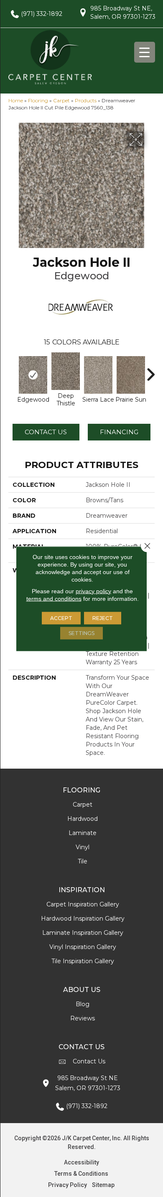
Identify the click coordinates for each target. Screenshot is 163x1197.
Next (150, 370)
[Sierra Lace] (98, 375)
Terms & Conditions (81, 1173)
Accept (61, 618)
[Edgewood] (33, 375)
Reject (102, 618)
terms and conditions (54, 598)
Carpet (61, 100)
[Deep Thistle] (65, 371)
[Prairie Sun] (131, 375)
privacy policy (93, 590)
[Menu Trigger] (144, 52)
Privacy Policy (67, 1185)
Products (86, 100)
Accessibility (81, 1162)
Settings (81, 633)
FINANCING (119, 432)
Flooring (38, 100)
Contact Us (46, 432)
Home (15, 100)
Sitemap (103, 1185)
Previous (12, 370)
